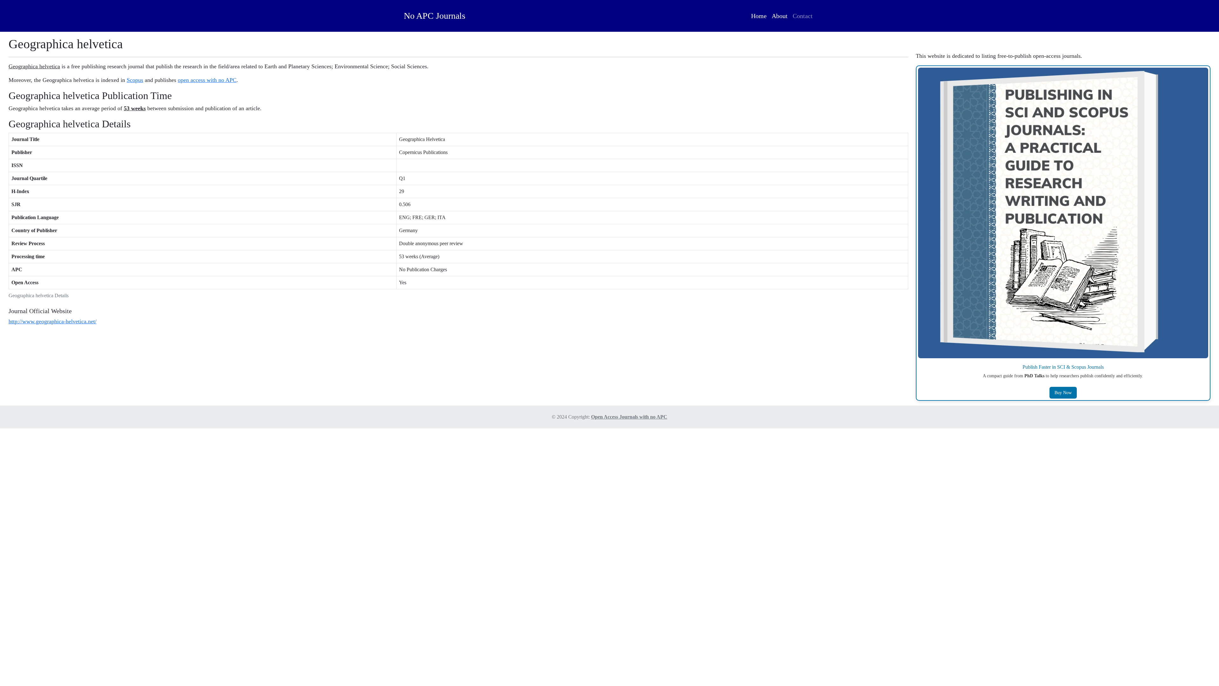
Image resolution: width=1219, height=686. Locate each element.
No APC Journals (434, 16)
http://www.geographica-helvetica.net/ (53, 321)
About (780, 15)
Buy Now (1063, 392)
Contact (803, 15)
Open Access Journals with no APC (629, 417)
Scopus (135, 80)
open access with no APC (207, 80)
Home (759, 15)
